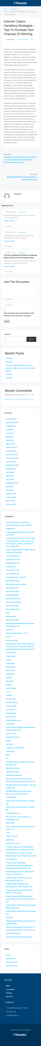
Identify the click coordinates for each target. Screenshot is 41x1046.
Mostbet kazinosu (12, 772)
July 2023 (9, 430)
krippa (8, 741)
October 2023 (11, 419)
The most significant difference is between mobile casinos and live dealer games (20, 368)
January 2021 (11, 497)
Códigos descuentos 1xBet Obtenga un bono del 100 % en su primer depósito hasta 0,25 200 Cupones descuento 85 (20, 646)
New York (9, 996)
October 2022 (11, 462)
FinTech (9, 685)
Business (9, 630)
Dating (8, 660)
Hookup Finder (11, 706)
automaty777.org (12, 570)
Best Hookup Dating (13, 602)
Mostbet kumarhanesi (14, 775)
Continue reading (9, 221)
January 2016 (11, 504)
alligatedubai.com (13, 563)
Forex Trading (11, 688)
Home (5, 9)
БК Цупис (9, 917)
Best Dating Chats (12, 591)
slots (8, 833)
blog (7, 613)
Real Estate (10, 823)
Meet (8, 755)
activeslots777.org (13, 559)
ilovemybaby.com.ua (13, 720)
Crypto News (10, 656)
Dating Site (10, 674)
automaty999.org (12, 574)
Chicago (9, 993)
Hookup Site (10, 710)
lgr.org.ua (9, 744)
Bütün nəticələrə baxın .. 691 (16, 633)
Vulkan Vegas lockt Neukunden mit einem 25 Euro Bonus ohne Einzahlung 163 (20, 899)
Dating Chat (10, 670)
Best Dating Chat (12, 588)
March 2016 (10, 501)
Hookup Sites (11, 713)
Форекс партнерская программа (19, 937)
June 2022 (10, 472)
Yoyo (14, 83)
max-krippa (10, 751)
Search (7, 334)
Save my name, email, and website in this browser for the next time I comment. (19, 314)
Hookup (9, 695)
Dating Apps (10, 667)
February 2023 (11, 447)
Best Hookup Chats (13, 599)
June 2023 (10, 433)
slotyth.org (10, 840)
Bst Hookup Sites (12, 620)
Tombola (20, 55)
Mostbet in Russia (12, 768)
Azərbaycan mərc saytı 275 (16, 577)
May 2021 (9, 486)
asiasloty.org (11, 567)
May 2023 (9, 437)
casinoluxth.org (12, 640)
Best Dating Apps (12, 581)
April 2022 (10, 479)
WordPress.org (11, 966)
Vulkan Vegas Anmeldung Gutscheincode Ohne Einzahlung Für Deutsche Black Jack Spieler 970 (19, 865)
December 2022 (12, 454)
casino (8, 637)
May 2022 (9, 476)
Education (10, 681)
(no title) (9, 358)
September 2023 (12, 422)
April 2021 (10, 490)
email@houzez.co (13, 1015)
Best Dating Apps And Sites (16, 584)
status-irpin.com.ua (13, 843)
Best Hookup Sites (13, 609)
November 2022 (12, 458)
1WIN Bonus (10, 529)
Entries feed (10, 958)
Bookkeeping (11, 616)
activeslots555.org (13, 556)
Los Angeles (10, 989)
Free (7, 692)
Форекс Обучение (13, 933)
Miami (8, 986)
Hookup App (10, 699)
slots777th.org (11, 836)
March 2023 (10, 444)
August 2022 (11, 469)
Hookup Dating (11, 702)
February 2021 (11, 494)
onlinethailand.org (13, 813)
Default (9, 678)
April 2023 (10, 440)
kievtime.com (11, 733)
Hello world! (30, 395)
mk (7, 758)
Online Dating (11, 797)
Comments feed (12, 962)
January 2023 (11, 451)
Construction (11, 653)
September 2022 (12, 465)
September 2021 (12, 483)
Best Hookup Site (12, 606)
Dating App (10, 663)
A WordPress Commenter (14, 399)
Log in (8, 955)
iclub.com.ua (11, 717)
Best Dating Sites (12, 595)
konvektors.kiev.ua (13, 737)
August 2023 (11, 426)
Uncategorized (13, 9)
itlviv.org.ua (10, 724)
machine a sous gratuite (15, 748)
